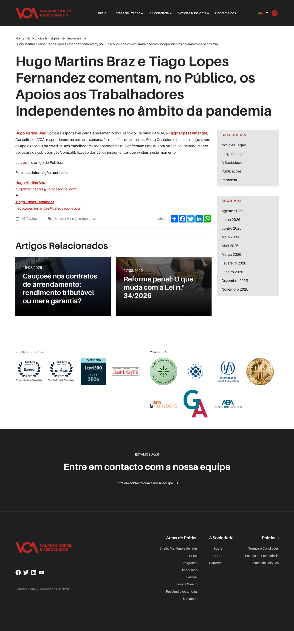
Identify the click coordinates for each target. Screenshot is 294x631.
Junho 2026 (232, 228)
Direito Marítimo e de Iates (178, 548)
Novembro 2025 (235, 289)
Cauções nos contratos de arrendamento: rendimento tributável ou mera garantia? (60, 288)
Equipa (217, 556)
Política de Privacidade (262, 556)
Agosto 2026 (232, 210)
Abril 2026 (230, 245)
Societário (190, 599)
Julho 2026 (231, 219)
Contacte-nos (225, 13)
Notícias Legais (234, 145)
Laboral (192, 577)
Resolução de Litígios (182, 592)
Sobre (217, 548)
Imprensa (89, 219)
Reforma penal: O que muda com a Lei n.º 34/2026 (159, 287)
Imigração (190, 563)
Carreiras (215, 563)
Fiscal (193, 556)
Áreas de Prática (128, 13)
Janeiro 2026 (232, 272)
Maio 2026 (230, 237)
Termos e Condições (263, 548)
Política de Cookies (264, 563)
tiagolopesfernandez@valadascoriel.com (48, 208)
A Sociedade (159, 13)
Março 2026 (231, 254)
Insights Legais (234, 153)
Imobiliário (190, 570)
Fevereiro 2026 (234, 263)
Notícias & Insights (192, 13)
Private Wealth (187, 584)
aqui (27, 162)
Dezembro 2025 (235, 280)
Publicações (232, 171)
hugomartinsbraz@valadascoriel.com (45, 189)
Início (102, 13)
